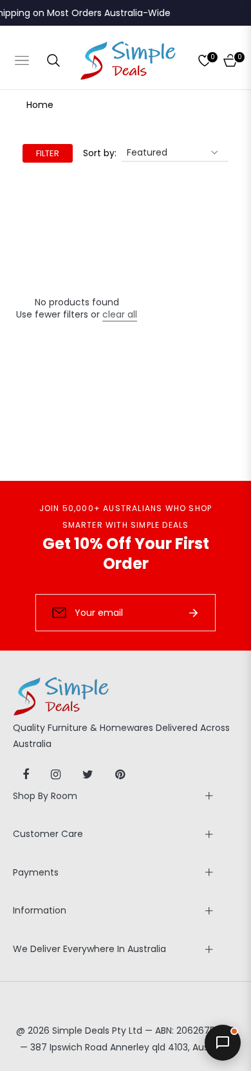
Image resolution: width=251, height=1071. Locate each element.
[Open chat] (223, 1043)
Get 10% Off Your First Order (125, 553)
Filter (47, 153)
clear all (119, 314)
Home (39, 104)
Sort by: (99, 153)
